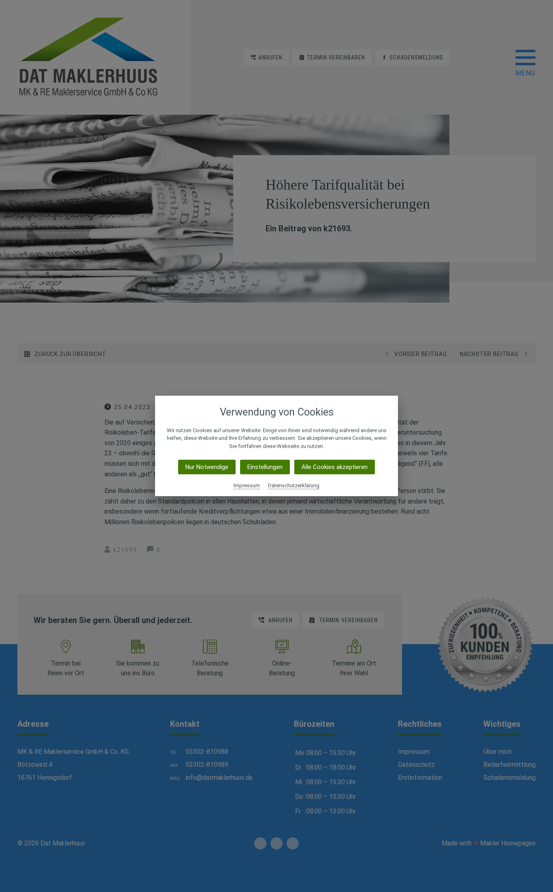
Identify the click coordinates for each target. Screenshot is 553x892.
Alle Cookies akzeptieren (335, 467)
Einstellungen (265, 467)
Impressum (247, 485)
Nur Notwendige (206, 467)
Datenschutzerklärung (293, 485)
